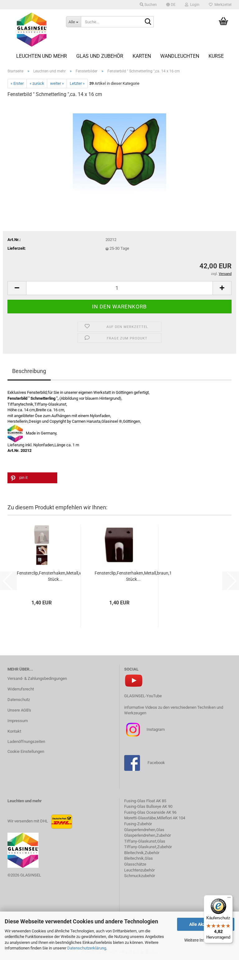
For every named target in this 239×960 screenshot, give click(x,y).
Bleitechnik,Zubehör (141, 852)
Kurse (216, 56)
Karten (142, 56)
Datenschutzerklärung (86, 948)
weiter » (57, 83)
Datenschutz (18, 699)
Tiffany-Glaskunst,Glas (144, 841)
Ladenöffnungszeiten (26, 741)
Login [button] (193, 4)
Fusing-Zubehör (138, 823)
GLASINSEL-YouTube (143, 696)
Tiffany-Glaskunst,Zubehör (148, 846)
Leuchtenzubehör (139, 870)
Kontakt (14, 731)
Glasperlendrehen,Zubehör (147, 835)
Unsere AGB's (19, 710)
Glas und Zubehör (99, 56)
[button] (171, 4)
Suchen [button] (150, 4)
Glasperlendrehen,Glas (144, 829)
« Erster (17, 83)
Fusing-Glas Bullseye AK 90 (148, 806)
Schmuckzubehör (139, 875)
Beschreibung (29, 371)
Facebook (156, 762)
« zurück (37, 83)
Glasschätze (135, 864)
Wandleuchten (179, 56)
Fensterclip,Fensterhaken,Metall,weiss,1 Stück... (55, 576)
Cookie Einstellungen (25, 751)
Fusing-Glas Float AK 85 (145, 800)
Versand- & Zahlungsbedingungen (37, 678)
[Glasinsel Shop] (32, 29)
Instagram (155, 729)
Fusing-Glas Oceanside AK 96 (150, 812)
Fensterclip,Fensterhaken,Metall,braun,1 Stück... (133, 576)
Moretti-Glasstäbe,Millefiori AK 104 (154, 818)
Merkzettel (222, 4)
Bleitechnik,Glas (138, 858)
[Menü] (229, 899)
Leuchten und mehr (41, 56)
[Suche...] (148, 22)
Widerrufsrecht (20, 689)
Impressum (17, 720)
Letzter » (77, 83)
